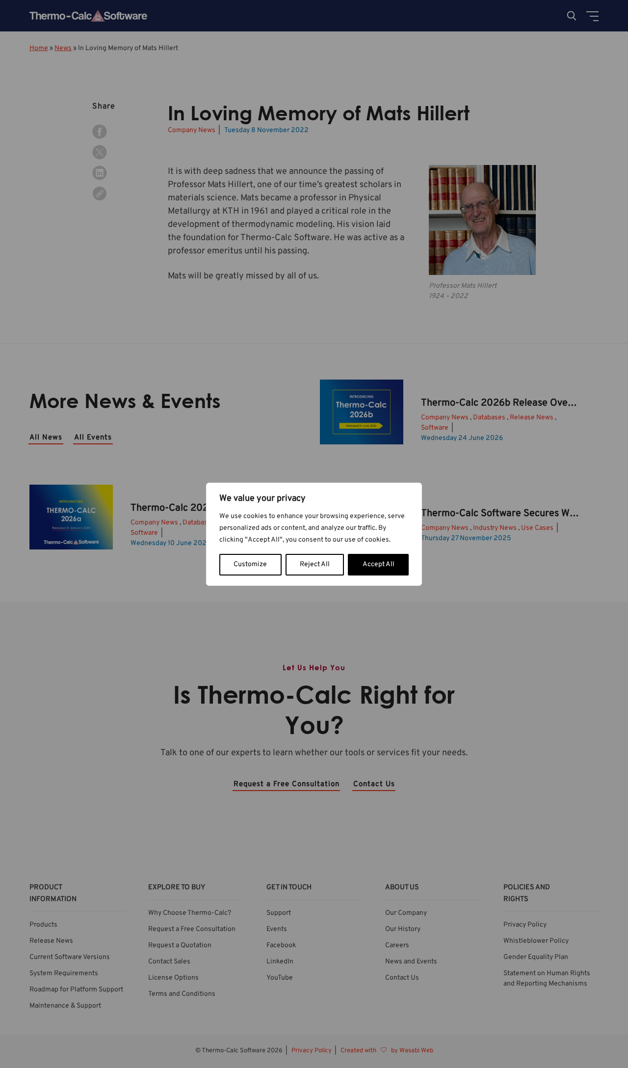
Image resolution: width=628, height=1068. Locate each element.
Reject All (315, 564)
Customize (250, 564)
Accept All (378, 564)
